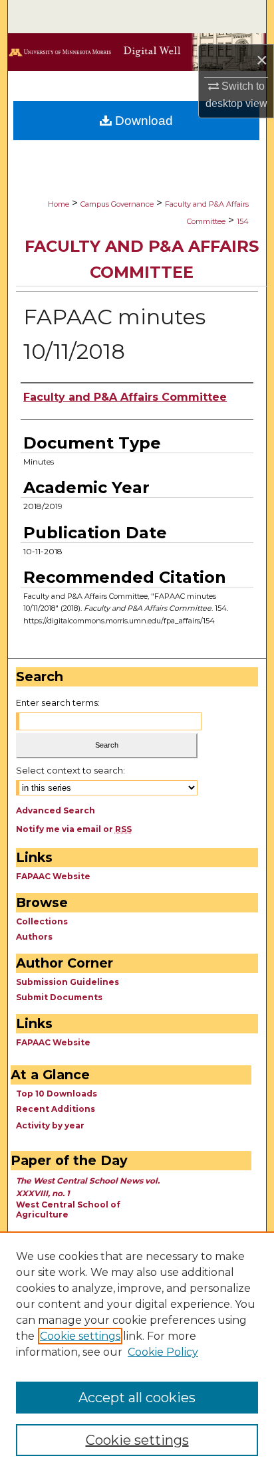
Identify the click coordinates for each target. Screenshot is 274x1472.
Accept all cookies (137, 1398)
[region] (137, 1351)
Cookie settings (80, 1336)
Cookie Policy (163, 1352)
